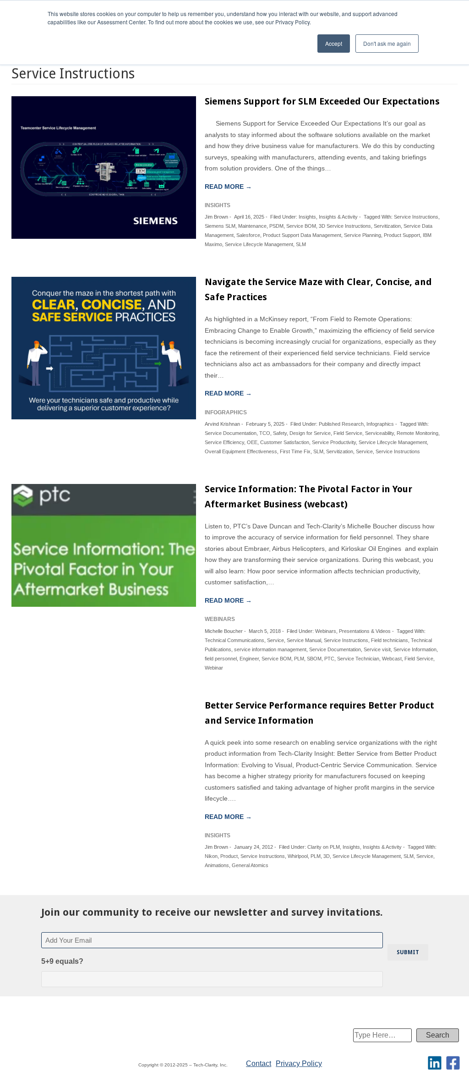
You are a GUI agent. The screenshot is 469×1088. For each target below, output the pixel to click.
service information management (270, 649)
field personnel (221, 658)
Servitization (387, 226)
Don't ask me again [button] (387, 43)
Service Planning (362, 235)
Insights (307, 217)
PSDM (276, 226)
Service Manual (304, 640)
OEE (252, 442)
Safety (280, 433)
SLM (301, 244)
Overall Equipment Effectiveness (241, 451)
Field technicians (389, 640)
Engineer (249, 658)
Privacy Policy (299, 1063)
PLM (299, 658)
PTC (329, 658)
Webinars (325, 631)
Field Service (347, 433)
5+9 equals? (62, 961)
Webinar (214, 667)
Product (229, 856)
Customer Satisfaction (284, 442)
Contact (258, 1063)
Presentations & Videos (365, 631)
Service (364, 451)
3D (326, 856)
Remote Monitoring (417, 433)
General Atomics (250, 865)
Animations (217, 865)
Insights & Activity (338, 217)
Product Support (402, 235)
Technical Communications (234, 640)
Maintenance (252, 226)
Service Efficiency (224, 442)
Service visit (377, 649)
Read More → (228, 186)
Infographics (380, 424)
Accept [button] (333, 43)
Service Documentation (230, 433)
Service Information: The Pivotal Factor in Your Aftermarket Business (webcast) (308, 497)
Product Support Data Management (302, 235)
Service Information (414, 649)
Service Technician (358, 658)
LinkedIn (435, 1063)
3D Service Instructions (345, 226)
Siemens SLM (220, 226)
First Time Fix (295, 451)
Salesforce (248, 235)
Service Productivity (334, 442)
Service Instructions (416, 217)
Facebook (453, 1063)
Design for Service (310, 433)
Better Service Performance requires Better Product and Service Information (319, 713)
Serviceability (379, 433)
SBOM (314, 658)
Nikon (211, 856)
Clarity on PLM (323, 847)
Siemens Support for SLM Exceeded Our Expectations (322, 101)
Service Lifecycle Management (259, 244)
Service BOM (301, 226)
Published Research (341, 424)
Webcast (392, 658)
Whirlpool (298, 856)
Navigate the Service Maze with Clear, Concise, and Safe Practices (318, 289)
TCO (264, 433)
